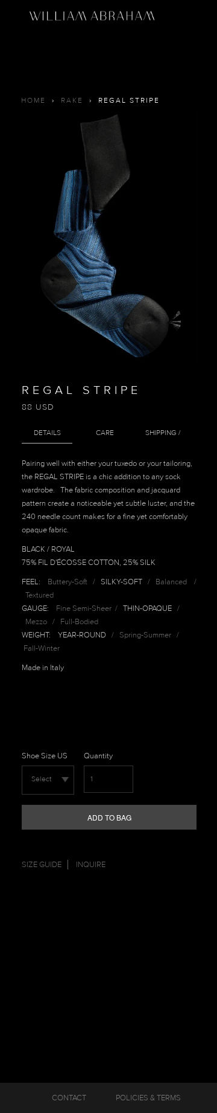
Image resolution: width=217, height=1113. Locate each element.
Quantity (98, 756)
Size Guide (41, 864)
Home (33, 100)
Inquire (90, 864)
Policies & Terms (148, 1098)
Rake (72, 100)
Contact (69, 1098)
